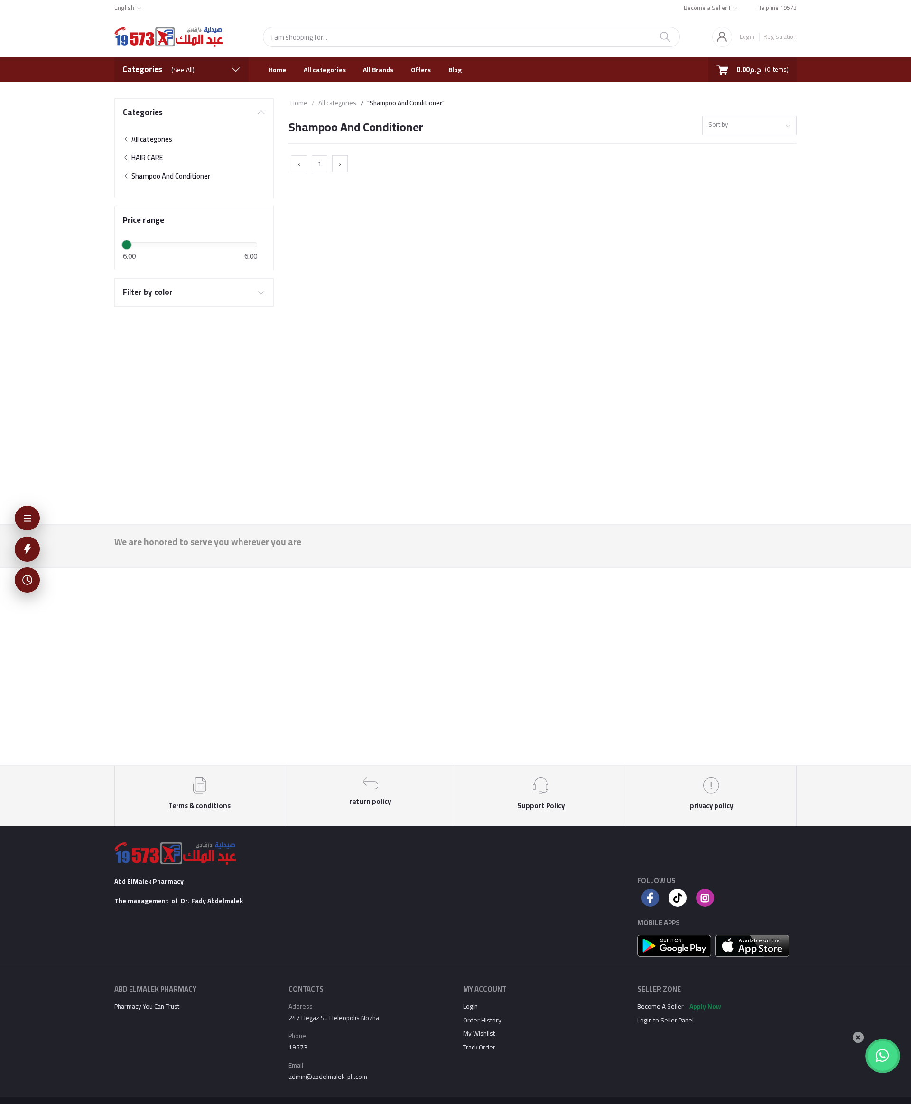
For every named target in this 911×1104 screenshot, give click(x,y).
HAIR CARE (146, 157)
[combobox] (749, 125)
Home (277, 70)
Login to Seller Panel (665, 1020)
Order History (482, 1020)
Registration (780, 36)
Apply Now (705, 1006)
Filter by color (148, 292)
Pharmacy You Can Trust (146, 1006)
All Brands (378, 70)
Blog (455, 70)
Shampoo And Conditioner (170, 176)
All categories (325, 70)
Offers (421, 70)
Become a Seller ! (707, 8)
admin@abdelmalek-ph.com (327, 1076)
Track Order (479, 1047)
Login (747, 36)
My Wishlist (479, 1033)
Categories (143, 113)
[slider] (126, 245)
